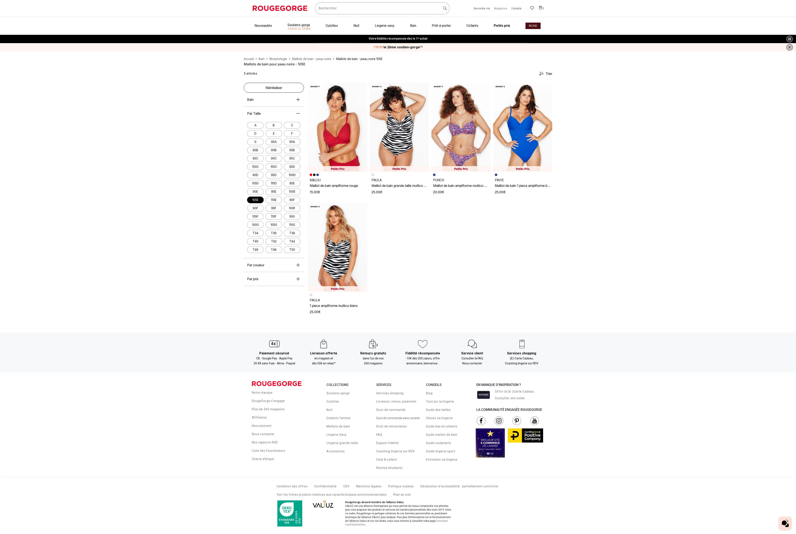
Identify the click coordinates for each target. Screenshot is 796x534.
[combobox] (382, 8)
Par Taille (254, 113)
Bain (250, 99)
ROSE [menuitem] (533, 25)
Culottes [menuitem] (332, 26)
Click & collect (386, 459)
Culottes (332, 401)
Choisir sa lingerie (439, 418)
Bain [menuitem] (413, 26)
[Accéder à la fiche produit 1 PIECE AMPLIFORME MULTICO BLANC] (337, 247)
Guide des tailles (438, 409)
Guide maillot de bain (441, 434)
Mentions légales (369, 486)
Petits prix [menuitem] (502, 26)
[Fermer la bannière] (789, 47)
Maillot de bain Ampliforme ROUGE (334, 186)
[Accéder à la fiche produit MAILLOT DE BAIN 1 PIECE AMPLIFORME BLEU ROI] (522, 127)
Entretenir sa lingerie (441, 459)
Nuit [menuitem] (356, 26)
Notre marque (262, 392)
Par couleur (255, 265)
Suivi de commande (391, 409)
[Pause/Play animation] (789, 39)
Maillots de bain (338, 426)
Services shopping (390, 393)
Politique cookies (401, 486)
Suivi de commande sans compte (398, 418)
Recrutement (262, 425)
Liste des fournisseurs (268, 450)
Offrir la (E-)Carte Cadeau (514, 391)
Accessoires (335, 451)
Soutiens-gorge (338, 393)
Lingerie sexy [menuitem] (384, 26)
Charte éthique (263, 459)
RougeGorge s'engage (268, 401)
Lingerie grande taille (342, 443)
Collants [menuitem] (472, 26)
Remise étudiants (389, 468)
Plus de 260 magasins (268, 409)
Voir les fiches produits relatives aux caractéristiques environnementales (332, 494)
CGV (346, 486)
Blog (429, 393)
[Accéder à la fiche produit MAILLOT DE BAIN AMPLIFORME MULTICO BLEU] (461, 127)
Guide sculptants (438, 443)
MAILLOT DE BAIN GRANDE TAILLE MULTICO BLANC (401, 186)
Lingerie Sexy (336, 434)
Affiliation (259, 417)
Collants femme (338, 418)
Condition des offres (292, 486)
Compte (516, 8)
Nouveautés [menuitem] (263, 26)
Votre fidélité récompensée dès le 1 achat (398, 36)
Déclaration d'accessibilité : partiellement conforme (459, 486)
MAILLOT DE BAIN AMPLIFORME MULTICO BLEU (461, 186)
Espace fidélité (387, 443)
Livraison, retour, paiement (396, 401)
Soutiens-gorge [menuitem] (299, 25)
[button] (362, 87)
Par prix (252, 279)
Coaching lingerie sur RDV (395, 451)
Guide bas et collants (441, 426)
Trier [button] (549, 73)
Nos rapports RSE (265, 442)
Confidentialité (325, 486)
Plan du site (402, 494)
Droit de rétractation (391, 426)
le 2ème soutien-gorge (398, 47)
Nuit (329, 409)
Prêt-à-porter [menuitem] (441, 26)
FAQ (379, 434)
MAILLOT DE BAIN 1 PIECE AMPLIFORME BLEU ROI (525, 186)
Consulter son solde (510, 398)
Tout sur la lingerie (440, 401)
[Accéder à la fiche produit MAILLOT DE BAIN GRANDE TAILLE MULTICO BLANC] (399, 127)
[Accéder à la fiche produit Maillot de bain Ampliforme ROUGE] (337, 127)
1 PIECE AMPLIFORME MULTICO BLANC (334, 306)
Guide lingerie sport (440, 451)
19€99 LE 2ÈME (299, 29)
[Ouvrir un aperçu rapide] (362, 87)
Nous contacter (263, 434)
